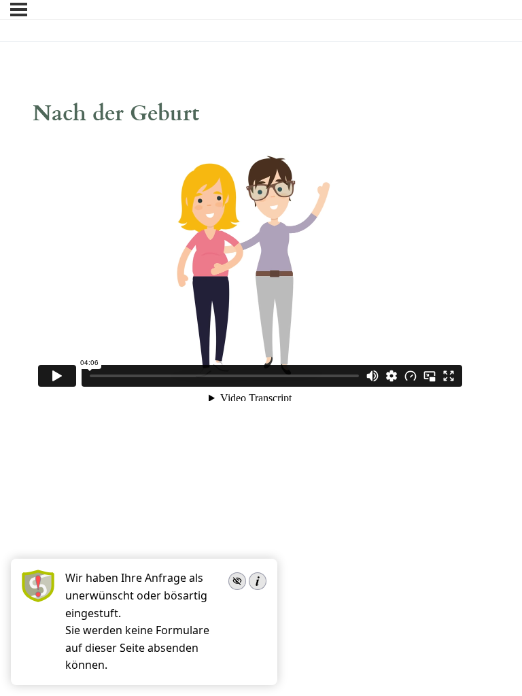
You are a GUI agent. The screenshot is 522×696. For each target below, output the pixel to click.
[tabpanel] (250, 272)
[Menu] (18, 9)
